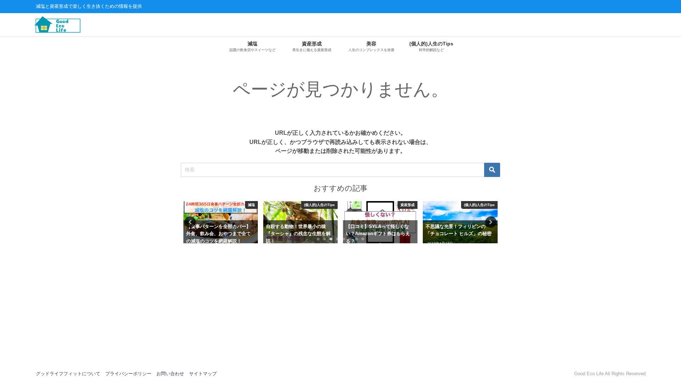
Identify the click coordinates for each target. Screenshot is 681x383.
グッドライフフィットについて (68, 373)
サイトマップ (203, 373)
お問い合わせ (170, 373)
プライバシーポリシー (128, 373)
